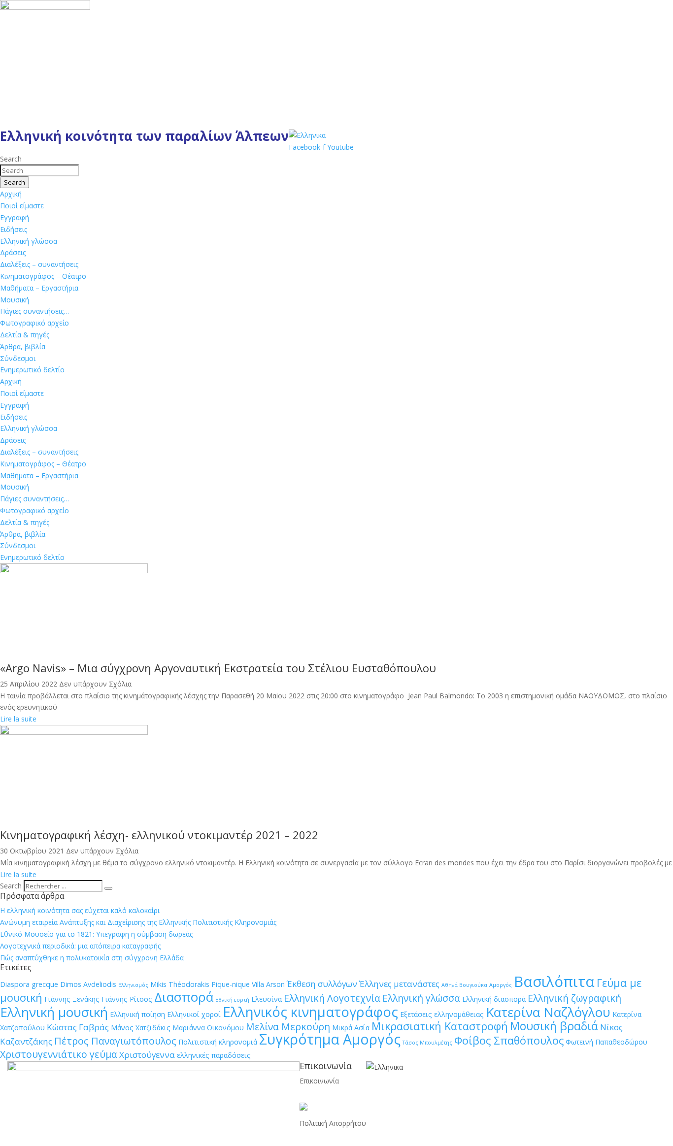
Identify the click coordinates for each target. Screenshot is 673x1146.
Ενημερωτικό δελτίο (32, 369)
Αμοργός (500, 985)
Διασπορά (183, 997)
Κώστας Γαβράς (78, 1027)
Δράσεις (13, 252)
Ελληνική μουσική (54, 1012)
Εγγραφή (14, 217)
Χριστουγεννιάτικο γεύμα (58, 1054)
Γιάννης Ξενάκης (72, 999)
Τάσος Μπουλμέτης (427, 1042)
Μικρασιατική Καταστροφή (439, 1026)
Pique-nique (230, 984)
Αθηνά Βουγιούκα (464, 985)
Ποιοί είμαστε (22, 205)
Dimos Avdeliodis (88, 984)
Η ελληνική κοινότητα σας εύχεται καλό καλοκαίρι (80, 910)
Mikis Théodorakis (179, 984)
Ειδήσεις (13, 229)
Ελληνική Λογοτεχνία (332, 998)
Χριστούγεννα (147, 1054)
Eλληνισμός (133, 985)
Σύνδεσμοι (17, 358)
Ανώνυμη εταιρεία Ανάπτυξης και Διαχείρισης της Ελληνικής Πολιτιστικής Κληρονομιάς (138, 922)
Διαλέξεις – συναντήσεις (39, 264)
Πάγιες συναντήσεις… (34, 311)
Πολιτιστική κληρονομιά (217, 1042)
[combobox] (39, 170)
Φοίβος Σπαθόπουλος (509, 1040)
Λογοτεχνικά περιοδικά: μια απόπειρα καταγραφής (80, 945)
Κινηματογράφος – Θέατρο (43, 276)
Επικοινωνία (319, 1080)
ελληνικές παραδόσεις (214, 1055)
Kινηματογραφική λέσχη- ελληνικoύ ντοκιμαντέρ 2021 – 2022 (159, 834)
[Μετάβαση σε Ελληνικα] (307, 135)
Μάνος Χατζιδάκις (140, 1027)
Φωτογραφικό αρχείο (34, 322)
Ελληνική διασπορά (494, 999)
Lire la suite (18, 718)
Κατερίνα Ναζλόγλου (548, 1012)
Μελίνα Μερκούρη (288, 1026)
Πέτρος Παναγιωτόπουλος (115, 1041)
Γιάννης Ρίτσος (126, 999)
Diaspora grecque (29, 984)
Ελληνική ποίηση (137, 1014)
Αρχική (11, 193)
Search (11, 885)
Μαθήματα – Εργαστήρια (39, 288)
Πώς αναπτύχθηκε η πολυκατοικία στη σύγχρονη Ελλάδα (92, 957)
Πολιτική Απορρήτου (333, 1123)
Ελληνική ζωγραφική (574, 998)
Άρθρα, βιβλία (22, 346)
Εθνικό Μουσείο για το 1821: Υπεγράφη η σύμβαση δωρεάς (96, 934)
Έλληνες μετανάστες (399, 983)
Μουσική (14, 299)
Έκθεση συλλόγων (322, 983)
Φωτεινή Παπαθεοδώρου (606, 1042)
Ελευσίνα (266, 999)
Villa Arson (268, 984)
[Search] (108, 888)
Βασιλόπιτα (554, 981)
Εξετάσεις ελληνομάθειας (442, 1014)
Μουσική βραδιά (554, 1026)
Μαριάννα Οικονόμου (208, 1027)
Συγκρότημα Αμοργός (330, 1039)
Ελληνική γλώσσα (28, 241)
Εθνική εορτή (232, 999)
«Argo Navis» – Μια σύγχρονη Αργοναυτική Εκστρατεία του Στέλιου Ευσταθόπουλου (218, 667)
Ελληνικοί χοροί (194, 1014)
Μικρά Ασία (351, 1027)
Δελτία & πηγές (24, 334)
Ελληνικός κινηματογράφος (310, 1012)
